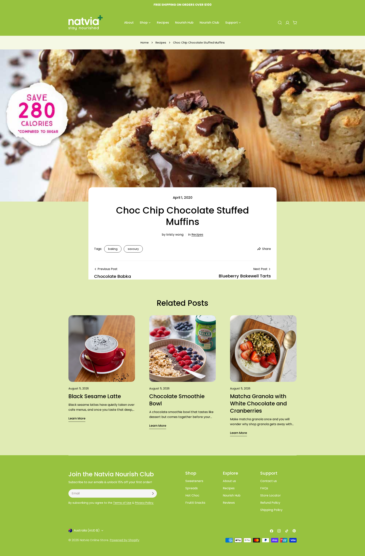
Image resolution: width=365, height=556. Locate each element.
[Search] (280, 22)
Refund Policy (270, 502)
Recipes (161, 42)
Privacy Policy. (144, 503)
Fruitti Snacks (195, 502)
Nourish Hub (231, 495)
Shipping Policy (271, 510)
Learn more (76, 418)
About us (229, 481)
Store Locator (270, 495)
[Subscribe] (152, 493)
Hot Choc (192, 495)
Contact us (268, 481)
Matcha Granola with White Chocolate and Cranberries (258, 404)
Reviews (229, 502)
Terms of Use (122, 503)
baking (112, 249)
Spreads (191, 488)
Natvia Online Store (94, 540)
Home (144, 42)
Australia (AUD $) (87, 530)
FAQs (264, 488)
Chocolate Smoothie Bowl (177, 400)
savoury (133, 249)
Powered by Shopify (124, 540)
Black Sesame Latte (94, 396)
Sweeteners (194, 481)
